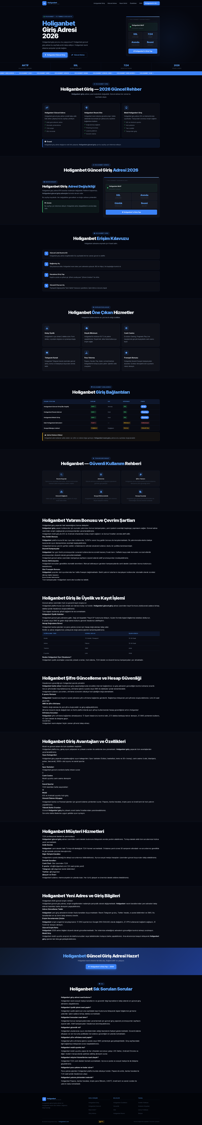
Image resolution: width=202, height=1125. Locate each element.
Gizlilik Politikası (143, 1102)
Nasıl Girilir (123, 3)
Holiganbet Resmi (119, 1113)
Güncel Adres (112, 3)
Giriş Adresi (92, 1113)
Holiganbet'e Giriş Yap (143, 51)
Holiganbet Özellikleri (120, 1102)
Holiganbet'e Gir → (151, 3)
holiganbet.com (64, 1121)
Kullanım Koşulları (144, 1106)
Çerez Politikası (143, 1110)
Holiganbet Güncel (95, 1106)
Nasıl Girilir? (92, 1110)
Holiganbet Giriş (99, 3)
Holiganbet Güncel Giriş (56, 55)
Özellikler (133, 3)
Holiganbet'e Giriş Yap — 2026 (102, 967)
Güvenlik (116, 1106)
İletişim (140, 1113)
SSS (140, 3)
